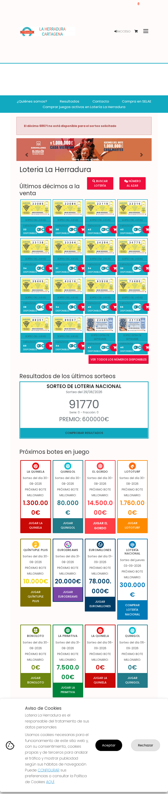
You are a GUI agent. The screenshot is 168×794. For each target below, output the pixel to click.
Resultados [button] (69, 101)
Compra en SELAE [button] (136, 101)
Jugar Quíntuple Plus (35, 596)
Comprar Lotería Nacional (132, 609)
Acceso (124, 31)
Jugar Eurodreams (67, 594)
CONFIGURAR (48, 770)
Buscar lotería (101, 183)
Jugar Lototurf (132, 525)
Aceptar (109, 745)
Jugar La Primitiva (68, 690)
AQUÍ (50, 781)
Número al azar (134, 183)
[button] (26, 154)
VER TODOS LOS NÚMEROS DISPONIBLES (118, 359)
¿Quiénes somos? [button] (32, 101)
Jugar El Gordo (100, 525)
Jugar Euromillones (100, 604)
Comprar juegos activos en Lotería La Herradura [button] (84, 106)
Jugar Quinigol (68, 525)
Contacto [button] (100, 101)
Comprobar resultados (84, 433)
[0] (138, 31)
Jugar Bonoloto (35, 680)
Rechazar (145, 745)
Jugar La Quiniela (35, 525)
